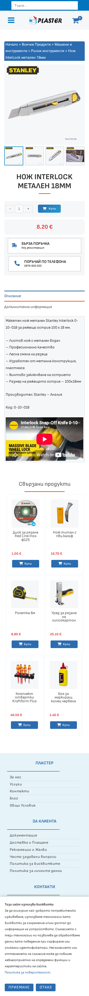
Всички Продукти (36, 44)
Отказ (46, 987)
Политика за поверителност (27, 972)
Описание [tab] (12, 296)
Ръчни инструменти (47, 51)
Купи (52, 209)
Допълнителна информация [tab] (28, 307)
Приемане (19, 987)
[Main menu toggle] (11, 20)
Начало (11, 44)
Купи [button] (28, 564)
